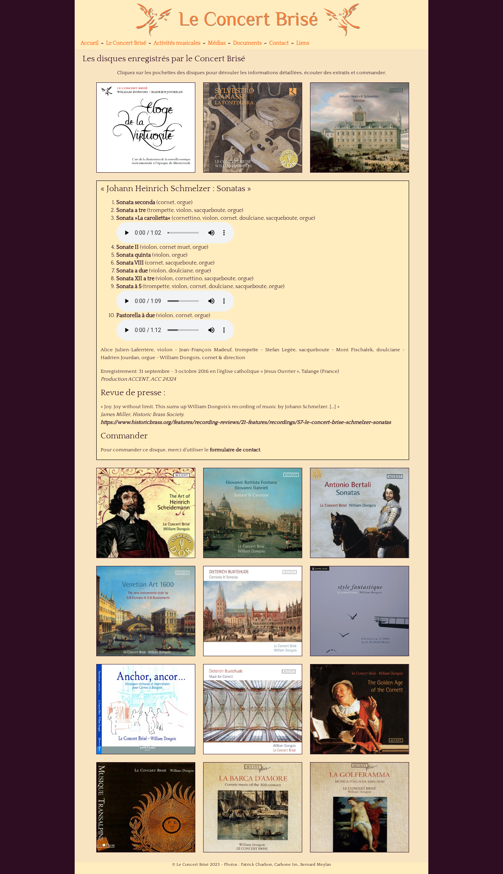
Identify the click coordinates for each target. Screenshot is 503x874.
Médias (217, 43)
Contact (279, 43)
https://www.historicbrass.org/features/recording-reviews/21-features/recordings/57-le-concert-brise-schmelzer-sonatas (246, 422)
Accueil (90, 43)
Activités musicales (177, 43)
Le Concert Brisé (126, 43)
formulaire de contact (235, 450)
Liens (302, 43)
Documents (247, 43)
